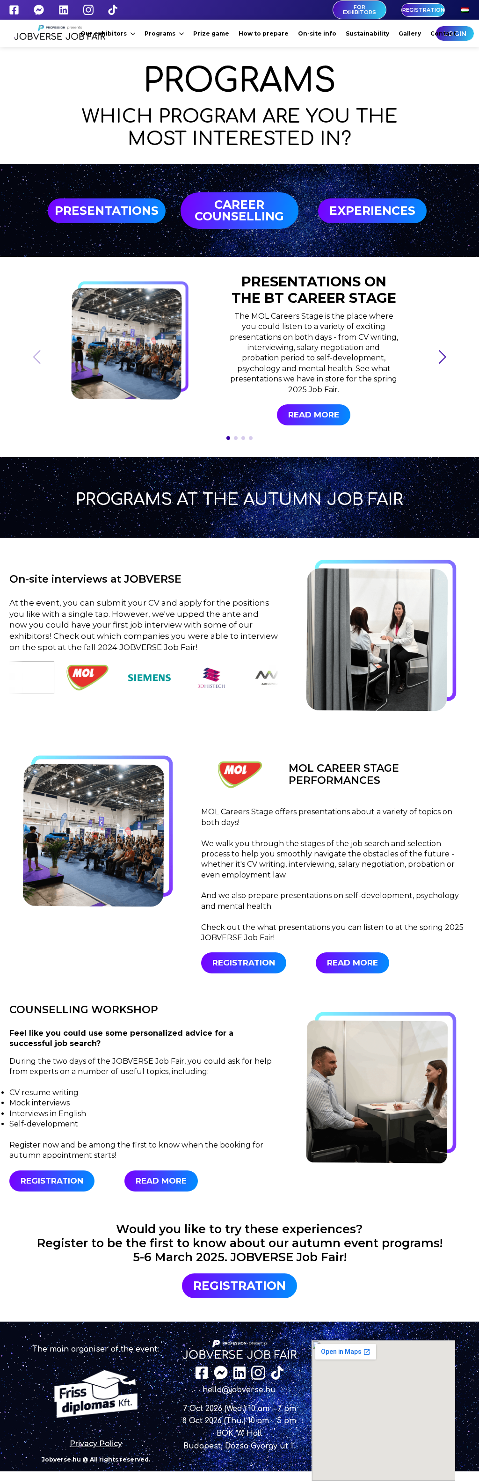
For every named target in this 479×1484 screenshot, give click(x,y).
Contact (443, 33)
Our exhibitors (103, 33)
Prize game (211, 33)
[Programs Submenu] (182, 34)
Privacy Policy (96, 1443)
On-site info (317, 33)
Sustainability (367, 33)
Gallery (410, 33)
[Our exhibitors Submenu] (133, 34)
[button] (442, 357)
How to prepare (264, 33)
